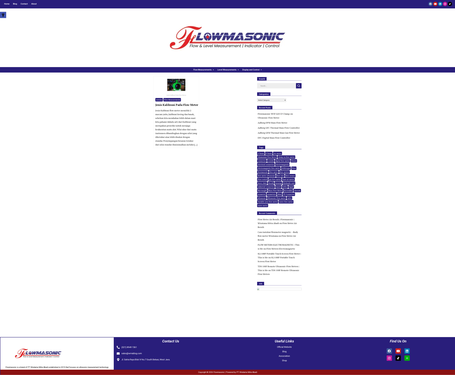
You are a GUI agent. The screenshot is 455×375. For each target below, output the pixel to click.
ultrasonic (262, 198)
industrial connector (266, 187)
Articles (159, 99)
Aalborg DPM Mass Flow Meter (272, 122)
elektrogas (286, 168)
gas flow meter (275, 179)
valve (289, 198)
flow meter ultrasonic (266, 175)
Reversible (288, 190)
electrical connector (266, 164)
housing (278, 183)
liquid (291, 187)
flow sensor (290, 175)
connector (262, 161)
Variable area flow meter (268, 202)
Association (284, 356)
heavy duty (262, 183)
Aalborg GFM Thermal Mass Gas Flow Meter (279, 132)
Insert (278, 187)
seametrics (271, 194)
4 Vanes (261, 153)
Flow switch (262, 179)
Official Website (284, 347)
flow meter (273, 172)
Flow (294, 168)
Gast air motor (288, 179)
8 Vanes (269, 153)
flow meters (284, 172)
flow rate (280, 175)
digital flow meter (282, 161)
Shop (284, 360)
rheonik (297, 190)
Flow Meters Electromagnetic (280, 248)
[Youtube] (435, 4)
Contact (24, 4)
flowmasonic (263, 172)
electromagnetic (282, 164)
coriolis (271, 161)
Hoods (270, 183)
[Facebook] (430, 4)
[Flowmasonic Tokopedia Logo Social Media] (407, 358)
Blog (15, 4)
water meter (263, 205)
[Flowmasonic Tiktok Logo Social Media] (450, 4)
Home (6, 4)
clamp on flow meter (286, 157)
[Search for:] (276, 85)
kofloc (284, 187)
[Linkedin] (440, 4)
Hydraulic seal (289, 183)
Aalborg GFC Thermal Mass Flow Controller (279, 127)
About (34, 4)
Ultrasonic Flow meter (277, 198)
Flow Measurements (202, 70)
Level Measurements (227, 70)
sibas (280, 194)
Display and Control (250, 70)
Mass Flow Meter (275, 190)
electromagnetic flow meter (269, 168)
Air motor (277, 153)
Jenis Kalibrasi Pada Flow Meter (176, 105)
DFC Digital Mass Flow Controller (274, 137)
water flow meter (286, 202)
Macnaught (262, 190)
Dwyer (293, 161)
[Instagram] (445, 4)
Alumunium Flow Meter (267, 157)
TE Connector (288, 194)
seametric (262, 194)
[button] (3, 15)
